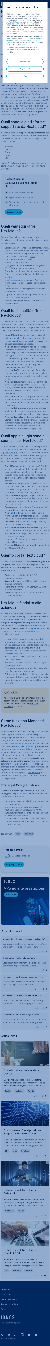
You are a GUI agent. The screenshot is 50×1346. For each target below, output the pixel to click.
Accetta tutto (14, 22)
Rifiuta (24, 45)
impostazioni (11, 34)
